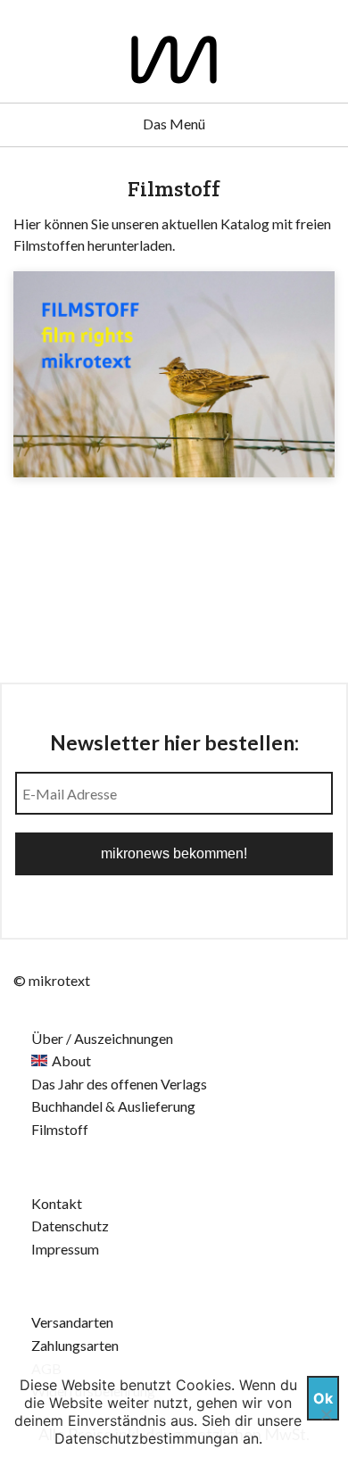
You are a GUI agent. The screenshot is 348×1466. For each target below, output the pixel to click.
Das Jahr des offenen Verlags (119, 1083)
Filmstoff (59, 1129)
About (71, 1060)
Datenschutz (70, 1225)
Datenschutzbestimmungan (146, 1438)
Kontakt (56, 1203)
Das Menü (174, 123)
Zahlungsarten (75, 1345)
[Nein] (326, 1414)
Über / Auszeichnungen (102, 1038)
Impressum (65, 1248)
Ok (323, 1398)
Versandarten (72, 1321)
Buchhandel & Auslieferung (113, 1105)
